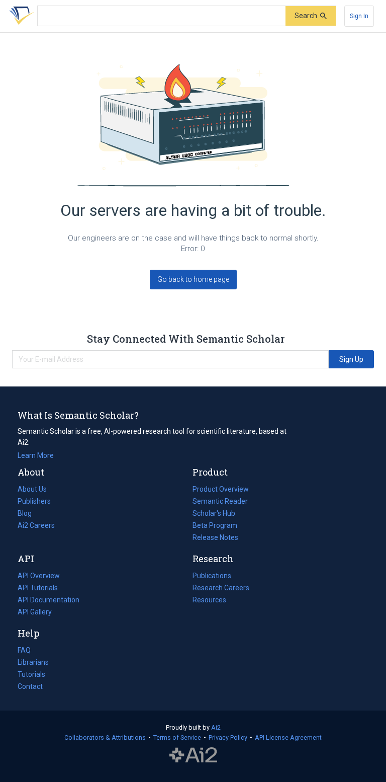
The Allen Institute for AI (193, 755)
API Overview (39, 576)
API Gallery (35, 612)
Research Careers (220, 589)
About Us (32, 489)
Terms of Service (177, 737)
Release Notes (215, 537)
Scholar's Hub (213, 513)
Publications (211, 577)
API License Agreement (288, 737)
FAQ (24, 650)
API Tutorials (38, 588)
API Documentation (48, 601)
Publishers (34, 501)
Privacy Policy (228, 737)
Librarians (33, 662)
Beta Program (214, 525)
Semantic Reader (220, 501)
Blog (29, 514)
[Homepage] (19, 16)
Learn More (36, 455)
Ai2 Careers (36, 526)
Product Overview (220, 489)
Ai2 (216, 727)
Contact (30, 686)
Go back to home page (193, 279)
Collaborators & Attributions (105, 737)
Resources (209, 601)
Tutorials (31, 674)
